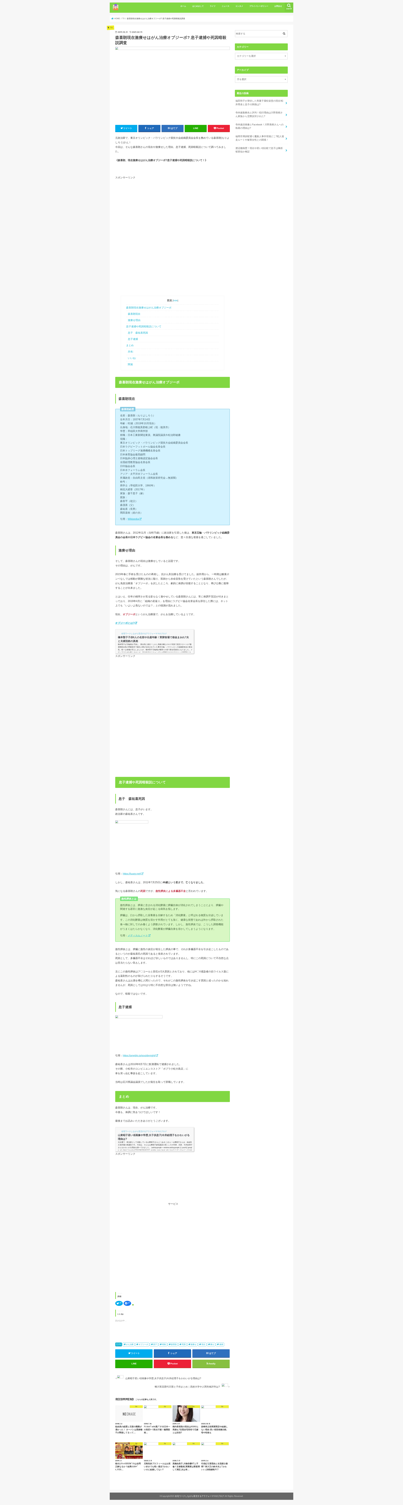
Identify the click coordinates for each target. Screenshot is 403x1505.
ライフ (213, 6)
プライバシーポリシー (258, 6)
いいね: (132, 358)
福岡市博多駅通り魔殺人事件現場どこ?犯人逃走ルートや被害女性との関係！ (260, 138)
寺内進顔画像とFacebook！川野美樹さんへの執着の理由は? (260, 126)
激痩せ (193, 1344)
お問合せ (278, 6)
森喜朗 (174, 1344)
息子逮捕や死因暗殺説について (143, 326)
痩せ (212, 1344)
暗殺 (164, 1344)
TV (120, 1344)
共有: (130, 351)
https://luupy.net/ (132, 873)
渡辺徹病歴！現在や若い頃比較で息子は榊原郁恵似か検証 (259, 150)
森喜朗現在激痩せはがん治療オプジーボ (148, 307)
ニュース (225, 6)
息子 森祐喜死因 (138, 332)
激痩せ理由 (134, 320)
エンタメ (239, 6)
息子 (155, 1344)
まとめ (130, 345)
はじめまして (198, 6)
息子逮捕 (133, 339)
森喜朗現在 (134, 314)
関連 (130, 364)
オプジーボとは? (124, 622)
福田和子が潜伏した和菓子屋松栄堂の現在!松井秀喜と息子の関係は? (259, 103)
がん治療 (129, 1344)
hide (175, 300)
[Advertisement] (141, 206)
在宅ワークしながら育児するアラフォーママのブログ (199, 1496)
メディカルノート (138, 935)
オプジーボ (143, 1344)
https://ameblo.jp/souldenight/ (139, 1055)
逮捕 (221, 1344)
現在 (203, 1344)
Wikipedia (133, 519)
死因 (184, 1344)
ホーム (183, 6)
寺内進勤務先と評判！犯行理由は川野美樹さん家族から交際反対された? (259, 114)
